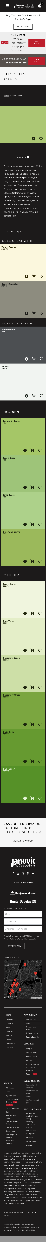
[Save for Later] (41, 139)
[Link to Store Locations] (23, 979)
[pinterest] (28, 873)
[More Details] (26, 276)
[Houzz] (33, 873)
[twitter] (23, 873)
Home (6, 96)
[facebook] (13, 873)
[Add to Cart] (33, 139)
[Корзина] (40, 6)
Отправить (14, 946)
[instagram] (18, 873)
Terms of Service (24, 939)
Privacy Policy (9, 939)
